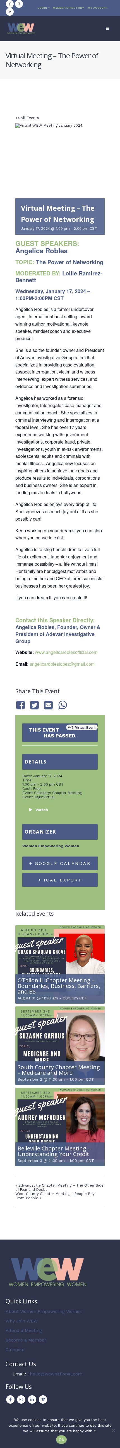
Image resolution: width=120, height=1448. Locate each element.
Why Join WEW (22, 1321)
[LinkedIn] (10, 12)
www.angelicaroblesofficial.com (66, 652)
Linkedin (32, 1399)
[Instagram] (19, 4)
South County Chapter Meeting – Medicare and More (59, 1069)
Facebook (10, 1399)
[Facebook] (10, 4)
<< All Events (27, 118)
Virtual (49, 797)
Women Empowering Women (50, 846)
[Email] (49, 705)
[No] (113, 1430)
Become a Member (26, 1340)
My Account (98, 7)
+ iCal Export (60, 880)
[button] (107, 28)
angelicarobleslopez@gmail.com (62, 664)
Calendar (15, 1349)
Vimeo (43, 1399)
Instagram (21, 1399)
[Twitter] (34, 705)
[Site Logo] (21, 28)
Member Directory (68, 7)
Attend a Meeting (24, 1330)
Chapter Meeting (67, 793)
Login (42, 7)
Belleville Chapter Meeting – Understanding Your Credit (54, 1151)
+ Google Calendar (60, 863)
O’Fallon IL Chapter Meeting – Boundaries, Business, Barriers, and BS (59, 986)
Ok (61, 1439)
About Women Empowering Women (44, 1311)
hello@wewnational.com (56, 1374)
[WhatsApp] (62, 705)
